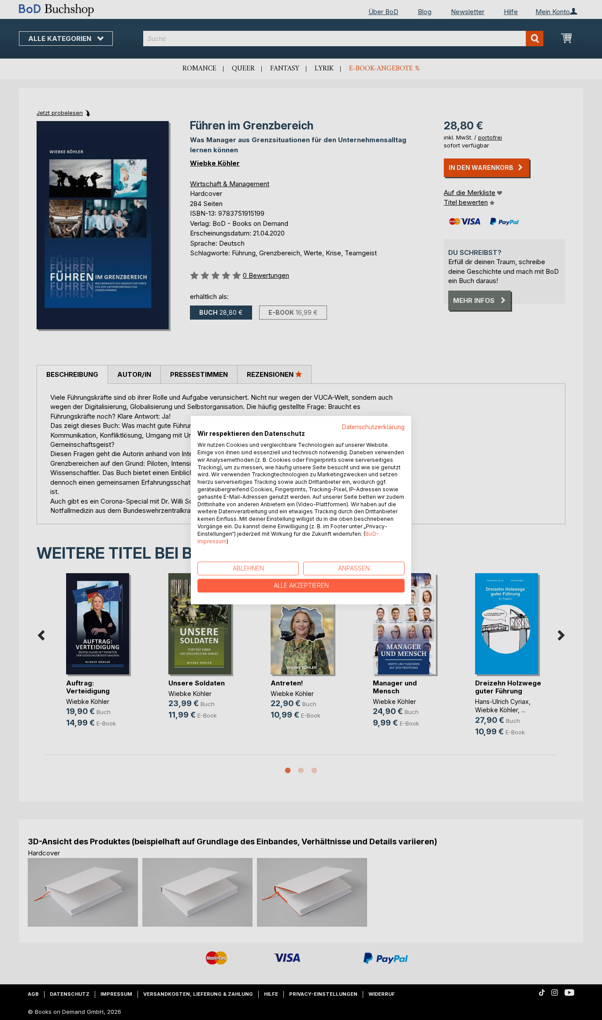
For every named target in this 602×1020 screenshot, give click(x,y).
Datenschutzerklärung (373, 426)
